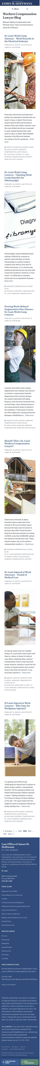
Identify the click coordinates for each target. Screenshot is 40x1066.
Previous (7, 831)
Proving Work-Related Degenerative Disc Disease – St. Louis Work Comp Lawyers (20, 310)
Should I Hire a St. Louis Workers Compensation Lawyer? (17, 443)
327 (5, 834)
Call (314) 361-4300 (10, 1062)
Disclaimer (15, 1047)
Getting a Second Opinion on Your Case (14, 917)
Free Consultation (29, 1062)
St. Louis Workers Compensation (18, 293)
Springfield (5, 943)
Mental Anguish (13, 678)
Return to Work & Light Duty (11, 914)
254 (20, 831)
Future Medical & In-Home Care (12, 895)
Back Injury (11, 425)
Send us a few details (9, 984)
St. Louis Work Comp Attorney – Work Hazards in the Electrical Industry (19, 38)
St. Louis (4, 936)
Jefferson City (6, 951)
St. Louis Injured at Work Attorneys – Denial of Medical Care (18, 575)
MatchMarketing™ (21, 1055)
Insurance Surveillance (9, 910)
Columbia (5, 958)
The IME (4, 899)
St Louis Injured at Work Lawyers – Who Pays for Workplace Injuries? (17, 706)
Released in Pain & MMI (9, 891)
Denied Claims (6, 921)
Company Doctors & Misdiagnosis (13, 902)
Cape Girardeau (7, 947)
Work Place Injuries (21, 556)
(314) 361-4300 (7, 881)
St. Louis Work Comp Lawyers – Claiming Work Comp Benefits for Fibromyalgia (18, 176)
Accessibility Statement (17, 1049)
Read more (9, 281)
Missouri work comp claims (18, 685)
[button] (27, 9)
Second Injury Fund (8, 925)
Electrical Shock (14, 154)
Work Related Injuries (14, 159)
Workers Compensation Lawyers (18, 559)
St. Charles (5, 954)
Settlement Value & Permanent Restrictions (16, 906)
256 (30, 831)
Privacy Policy (6, 1047)
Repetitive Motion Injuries (17, 147)
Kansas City (5, 940)
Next (11, 834)
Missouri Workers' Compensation (20, 291)
